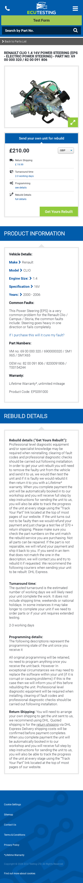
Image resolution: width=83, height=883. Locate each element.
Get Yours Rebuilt (59, 211)
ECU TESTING (41, 11)
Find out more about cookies (19, 873)
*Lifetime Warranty (14, 855)
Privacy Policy (11, 845)
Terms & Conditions (14, 834)
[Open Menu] (75, 8)
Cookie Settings (12, 804)
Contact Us (10, 824)
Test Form (41, 20)
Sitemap (8, 814)
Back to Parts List (15, 41)
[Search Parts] (75, 30)
